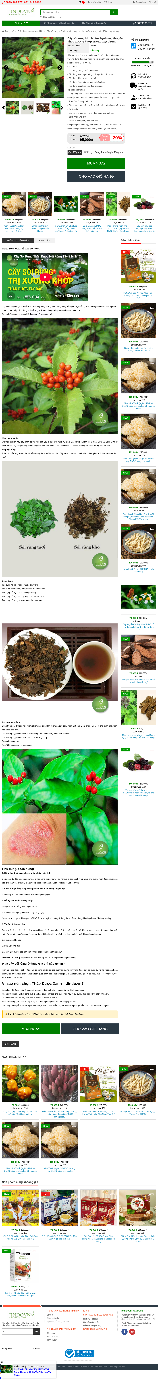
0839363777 (144, 23)
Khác (86, 1311)
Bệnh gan (51, 1333)
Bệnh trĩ (50, 1315)
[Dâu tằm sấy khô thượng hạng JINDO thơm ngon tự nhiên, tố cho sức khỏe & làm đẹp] (144, 212)
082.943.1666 (32, 2)
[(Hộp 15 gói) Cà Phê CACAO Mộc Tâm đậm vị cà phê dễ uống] (59, 1216)
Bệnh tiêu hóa (52, 1336)
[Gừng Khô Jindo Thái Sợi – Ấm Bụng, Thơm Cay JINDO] (138, 329)
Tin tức (36, 1348)
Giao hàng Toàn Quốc (95, 23)
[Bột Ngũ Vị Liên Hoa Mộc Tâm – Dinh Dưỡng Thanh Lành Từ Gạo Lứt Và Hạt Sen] (137, 1216)
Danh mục (20, 23)
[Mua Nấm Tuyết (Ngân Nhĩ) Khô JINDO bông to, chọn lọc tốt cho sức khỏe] (138, 384)
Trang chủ (9, 31)
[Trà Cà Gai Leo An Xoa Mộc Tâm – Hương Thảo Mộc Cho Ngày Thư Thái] (138, 273)
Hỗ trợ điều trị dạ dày (92, 1326)
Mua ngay (96, 163)
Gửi (37, 1331)
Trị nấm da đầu (53, 1318)
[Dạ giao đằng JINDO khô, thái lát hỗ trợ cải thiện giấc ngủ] (92, 212)
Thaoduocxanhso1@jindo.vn (139, 1323)
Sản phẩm (7, 1348)
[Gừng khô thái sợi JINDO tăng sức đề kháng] (40, 212)
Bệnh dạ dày (52, 1340)
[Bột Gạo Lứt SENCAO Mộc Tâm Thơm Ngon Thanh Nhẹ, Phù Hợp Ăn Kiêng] (98, 1216)
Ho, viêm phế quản (91, 1322)
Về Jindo (108, 2)
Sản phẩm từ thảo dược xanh (98, 1315)
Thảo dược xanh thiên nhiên (30, 31)
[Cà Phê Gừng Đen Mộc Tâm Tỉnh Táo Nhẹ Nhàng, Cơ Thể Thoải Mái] (20, 1216)
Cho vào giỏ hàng (96, 176)
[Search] (113, 12)
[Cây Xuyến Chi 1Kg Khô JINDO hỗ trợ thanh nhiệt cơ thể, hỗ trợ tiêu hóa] (66, 212)
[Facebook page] (124, 1332)
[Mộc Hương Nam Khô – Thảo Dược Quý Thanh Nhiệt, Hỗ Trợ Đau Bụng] (118, 212)
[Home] (21, 11)
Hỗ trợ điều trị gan (90, 1319)
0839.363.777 (14, 2)
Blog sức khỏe (94, 2)
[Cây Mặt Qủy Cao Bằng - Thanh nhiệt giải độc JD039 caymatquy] (20, 1091)
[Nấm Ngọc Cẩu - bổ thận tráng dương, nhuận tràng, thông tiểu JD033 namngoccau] (59, 1091)
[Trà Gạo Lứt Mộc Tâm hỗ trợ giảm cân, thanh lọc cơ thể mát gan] (20, 1273)
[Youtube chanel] (132, 1332)
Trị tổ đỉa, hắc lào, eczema (58, 1322)
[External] (78, 1354)
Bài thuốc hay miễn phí (95, 1329)
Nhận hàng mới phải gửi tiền (60, 23)
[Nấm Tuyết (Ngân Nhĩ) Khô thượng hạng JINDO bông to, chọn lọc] (138, 439)
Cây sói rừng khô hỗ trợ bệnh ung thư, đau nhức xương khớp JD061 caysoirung (83, 31)
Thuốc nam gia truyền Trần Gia (63, 1311)
